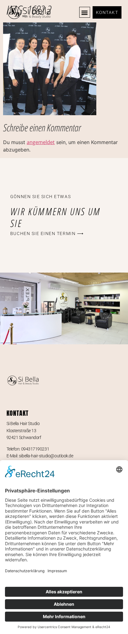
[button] (84, 12)
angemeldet (41, 142)
